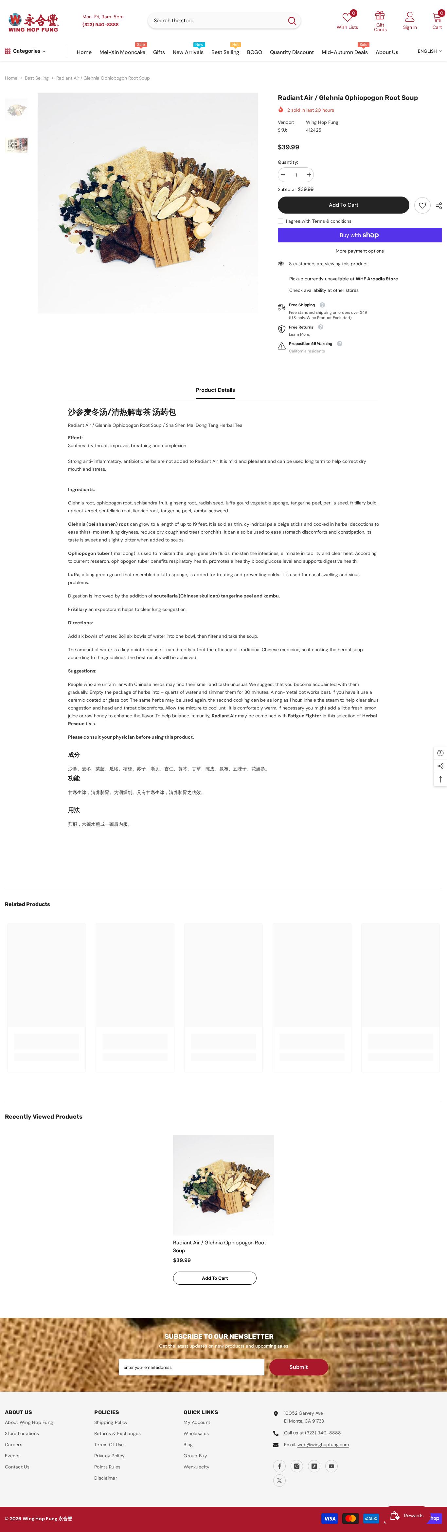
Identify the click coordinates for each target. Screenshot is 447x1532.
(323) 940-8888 (323, 1433)
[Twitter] (279, 1480)
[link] (422, 205)
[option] (148, 203)
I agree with (298, 221)
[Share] (436, 206)
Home (11, 78)
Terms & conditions (331, 221)
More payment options (360, 251)
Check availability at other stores (324, 290)
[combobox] (216, 20)
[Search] (224, 20)
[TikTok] (314, 1466)
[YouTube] (331, 1466)
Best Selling (37, 78)
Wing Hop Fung (322, 122)
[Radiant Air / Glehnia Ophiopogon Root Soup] (223, 1185)
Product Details (215, 390)
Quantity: (288, 162)
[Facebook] (279, 1466)
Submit (299, 1367)
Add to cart (343, 204)
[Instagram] (297, 1466)
